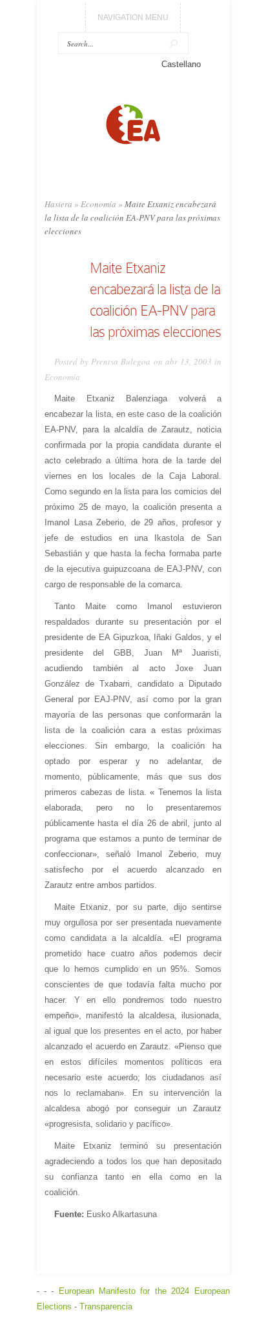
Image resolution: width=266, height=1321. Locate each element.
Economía (98, 204)
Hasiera (58, 204)
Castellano (181, 64)
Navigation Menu (133, 17)
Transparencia (105, 1306)
